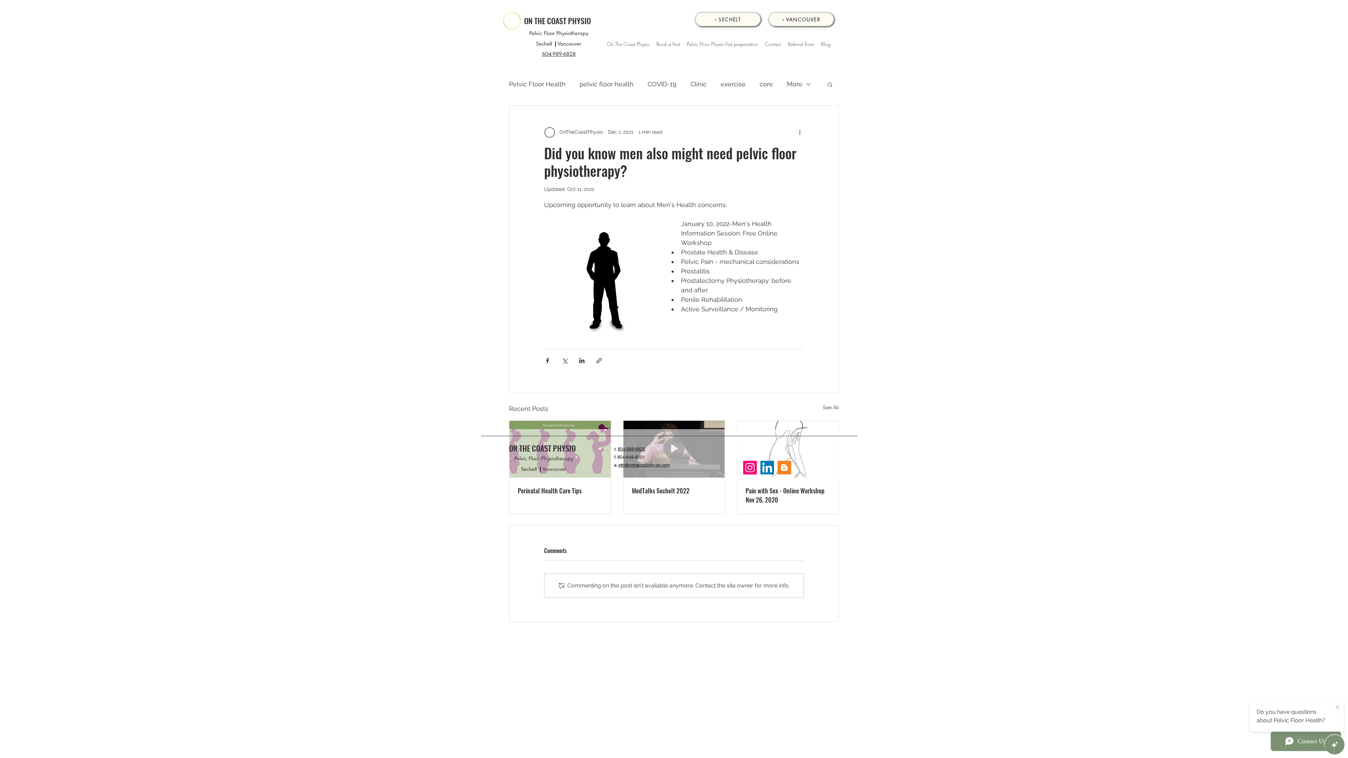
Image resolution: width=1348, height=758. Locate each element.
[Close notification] (1337, 707)
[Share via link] (599, 360)
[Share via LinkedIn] (582, 360)
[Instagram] (750, 467)
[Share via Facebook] (547, 360)
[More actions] (799, 132)
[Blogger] (784, 467)
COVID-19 (662, 84)
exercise (733, 84)
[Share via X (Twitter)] (564, 360)
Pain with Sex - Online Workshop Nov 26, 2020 (785, 495)
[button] (830, 84)
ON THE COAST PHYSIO (557, 20)
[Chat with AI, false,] (1334, 744)
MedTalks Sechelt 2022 (660, 490)
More (794, 84)
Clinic (698, 84)
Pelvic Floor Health (537, 84)
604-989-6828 (631, 449)
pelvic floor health (607, 84)
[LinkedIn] (767, 467)
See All (831, 407)
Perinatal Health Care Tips (550, 490)
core (766, 84)
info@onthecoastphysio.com (644, 465)
